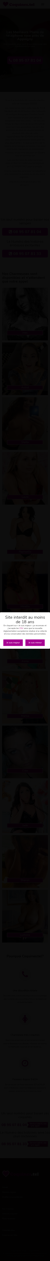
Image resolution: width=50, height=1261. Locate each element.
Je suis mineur (35, 642)
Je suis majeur (13, 642)
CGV (21, 628)
